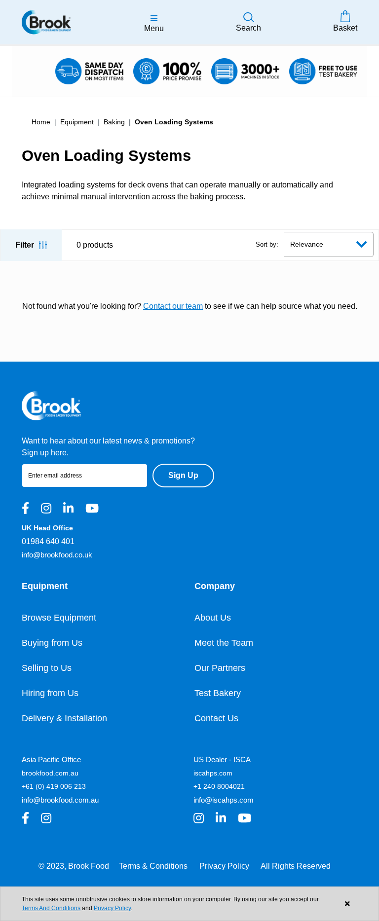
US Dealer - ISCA (222, 759)
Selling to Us (47, 668)
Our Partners (219, 668)
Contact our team (173, 306)
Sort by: (267, 244)
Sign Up (183, 475)
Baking (114, 122)
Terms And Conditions (51, 908)
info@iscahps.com (223, 800)
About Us (212, 618)
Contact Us (216, 718)
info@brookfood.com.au (60, 800)
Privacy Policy (224, 866)
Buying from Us (52, 643)
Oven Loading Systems (174, 122)
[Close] (347, 904)
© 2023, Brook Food (73, 866)
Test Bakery (217, 693)
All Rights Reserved (296, 866)
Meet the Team (223, 643)
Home (41, 122)
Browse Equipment (59, 618)
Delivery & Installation (64, 718)
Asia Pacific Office (51, 759)
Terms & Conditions (153, 866)
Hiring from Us (50, 693)
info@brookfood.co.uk (57, 555)
